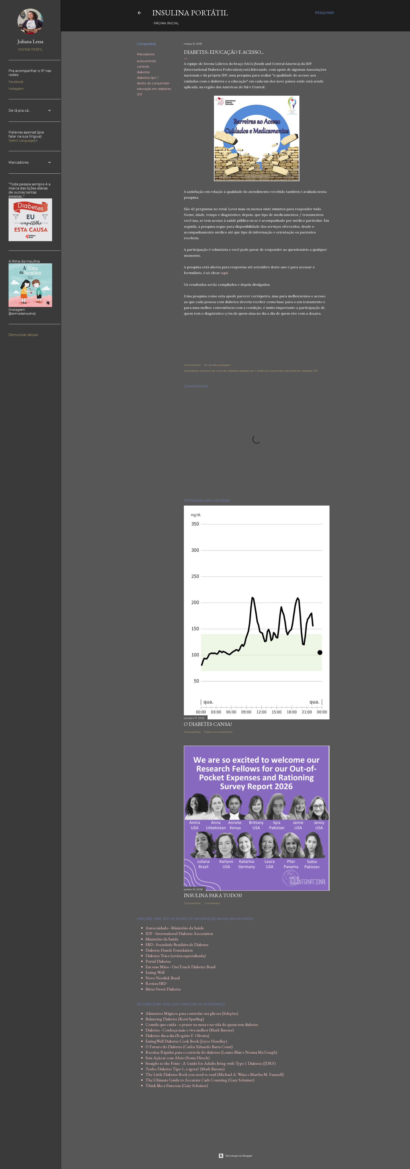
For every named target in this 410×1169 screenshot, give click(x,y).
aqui (224, 273)
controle (143, 67)
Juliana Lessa (30, 41)
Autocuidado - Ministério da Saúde (174, 928)
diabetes (143, 72)
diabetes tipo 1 (147, 78)
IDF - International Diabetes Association (179, 933)
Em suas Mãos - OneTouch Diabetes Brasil (180, 967)
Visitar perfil (30, 49)
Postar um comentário (218, 731)
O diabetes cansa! (208, 724)
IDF (139, 94)
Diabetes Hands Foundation (169, 950)
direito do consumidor (153, 83)
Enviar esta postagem (217, 365)
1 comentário (212, 903)
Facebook (16, 82)
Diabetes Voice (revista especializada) (175, 955)
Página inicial (166, 23)
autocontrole (146, 61)
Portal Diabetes (158, 961)
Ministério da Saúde (161, 939)
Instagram (16, 89)
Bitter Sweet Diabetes (163, 989)
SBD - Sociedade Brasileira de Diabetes (176, 944)
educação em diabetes (154, 89)
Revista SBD (155, 983)
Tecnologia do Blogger (238, 1155)
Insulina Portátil (190, 13)
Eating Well (154, 972)
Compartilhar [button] (146, 44)
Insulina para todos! (213, 895)
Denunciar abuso (23, 335)
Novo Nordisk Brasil (162, 978)
